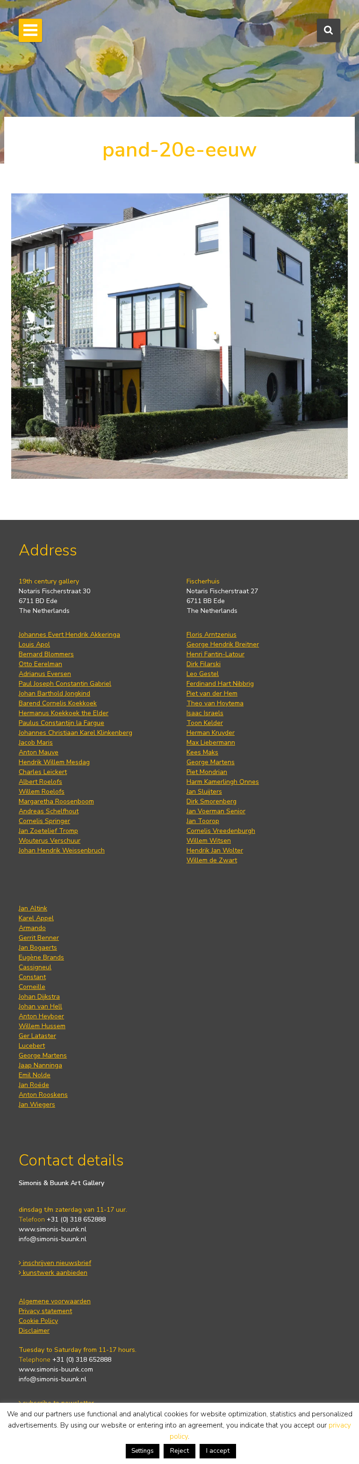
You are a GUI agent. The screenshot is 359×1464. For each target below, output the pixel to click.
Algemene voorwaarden (55, 1301)
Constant (32, 977)
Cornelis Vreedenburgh (221, 830)
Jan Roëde (34, 1084)
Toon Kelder (205, 722)
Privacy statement (45, 1311)
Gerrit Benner (39, 937)
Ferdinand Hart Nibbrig (220, 683)
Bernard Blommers (46, 654)
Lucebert (32, 1045)
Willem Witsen (209, 840)
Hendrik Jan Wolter (215, 850)
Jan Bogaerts (38, 947)
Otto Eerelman (40, 664)
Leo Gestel (203, 673)
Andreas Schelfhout (49, 811)
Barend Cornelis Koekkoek (58, 703)
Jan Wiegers (37, 1104)
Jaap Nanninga (40, 1065)
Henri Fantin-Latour (215, 654)
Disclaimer (34, 1330)
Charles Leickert (43, 772)
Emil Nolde (34, 1075)
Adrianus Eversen (45, 673)
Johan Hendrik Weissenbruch (62, 850)
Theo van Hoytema (215, 703)
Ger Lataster (37, 1035)
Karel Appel (36, 918)
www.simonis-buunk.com (56, 1369)
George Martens (211, 762)
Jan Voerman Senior (216, 811)
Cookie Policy (38, 1320)
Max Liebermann (211, 742)
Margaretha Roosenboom (56, 801)
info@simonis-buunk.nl (52, 1239)
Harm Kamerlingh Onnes (223, 781)
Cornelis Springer (44, 821)
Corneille (32, 986)
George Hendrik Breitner (223, 644)
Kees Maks (202, 752)
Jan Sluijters (204, 791)
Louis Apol (34, 644)
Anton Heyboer (41, 1016)
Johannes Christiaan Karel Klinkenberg (75, 732)
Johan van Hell (40, 1006)
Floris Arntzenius (212, 634)
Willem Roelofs (42, 791)
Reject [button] (179, 1450)
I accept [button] (218, 1450)
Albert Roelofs (40, 781)
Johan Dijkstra (39, 996)
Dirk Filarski (204, 664)
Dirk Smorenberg (212, 801)
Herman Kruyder (211, 732)
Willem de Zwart (212, 860)
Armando (32, 928)
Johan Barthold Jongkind (54, 693)
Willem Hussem (42, 1026)
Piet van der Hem (212, 693)
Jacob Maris (36, 742)
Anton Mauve (38, 752)
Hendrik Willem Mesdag (54, 762)
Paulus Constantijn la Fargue (61, 722)
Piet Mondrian (207, 772)
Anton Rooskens (43, 1094)
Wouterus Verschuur (49, 840)
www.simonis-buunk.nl (52, 1229)
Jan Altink (33, 908)
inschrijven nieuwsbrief (56, 1262)
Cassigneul (35, 967)
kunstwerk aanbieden (54, 1272)
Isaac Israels (205, 713)
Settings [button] (142, 1451)
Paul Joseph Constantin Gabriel (65, 683)
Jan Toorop (203, 821)
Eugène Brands (41, 957)
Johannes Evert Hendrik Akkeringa (69, 634)
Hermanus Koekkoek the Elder (63, 713)
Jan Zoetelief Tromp (48, 830)
